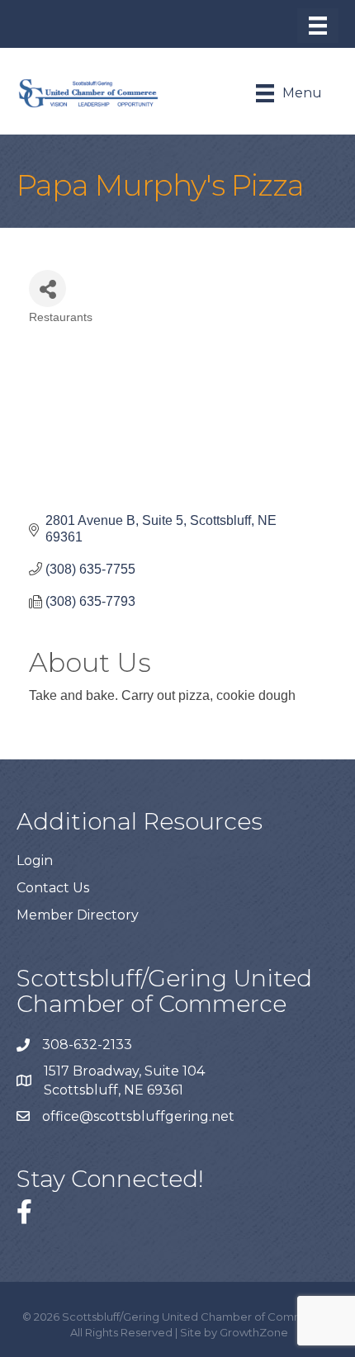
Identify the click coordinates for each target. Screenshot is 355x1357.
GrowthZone (254, 1332)
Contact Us (53, 888)
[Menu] (317, 25)
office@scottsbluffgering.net (140, 1116)
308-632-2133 (87, 1044)
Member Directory (78, 915)
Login (35, 860)
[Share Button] (47, 288)
